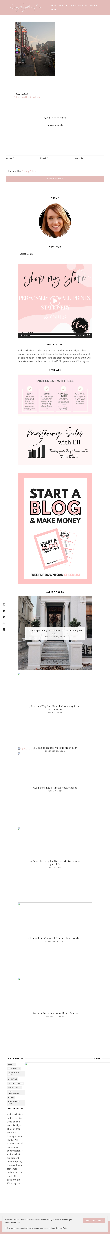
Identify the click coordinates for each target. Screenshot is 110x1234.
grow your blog (78, 6)
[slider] (53, 335)
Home (54, 6)
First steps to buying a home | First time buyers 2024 (55, 632)
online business (15, 1083)
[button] (55, 301)
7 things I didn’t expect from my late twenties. (55, 937)
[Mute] (84, 335)
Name (10, 158)
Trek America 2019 (14, 1103)
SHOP (53, 9)
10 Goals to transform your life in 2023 (55, 747)
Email (44, 158)
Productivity (14, 1087)
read (92, 6)
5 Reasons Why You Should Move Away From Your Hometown (55, 708)
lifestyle (12, 1079)
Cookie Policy (61, 1228)
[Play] (21, 335)
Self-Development (14, 1092)
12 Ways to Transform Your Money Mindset (55, 1012)
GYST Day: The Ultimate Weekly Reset (55, 787)
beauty (11, 1064)
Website (79, 158)
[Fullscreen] (88, 335)
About (62, 6)
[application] (55, 301)
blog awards (14, 1069)
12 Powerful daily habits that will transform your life (55, 863)
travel (11, 1098)
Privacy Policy (28, 171)
